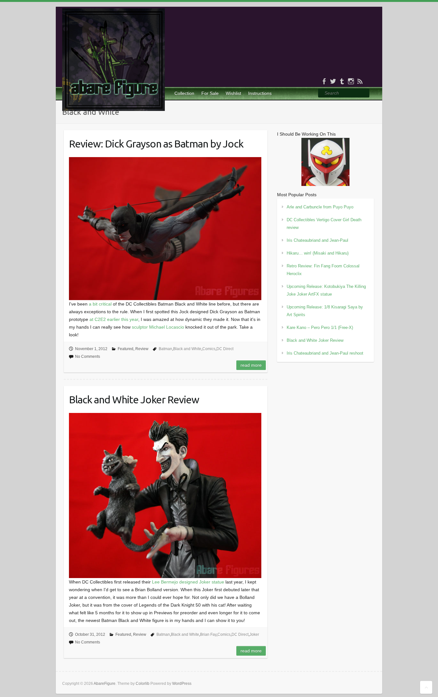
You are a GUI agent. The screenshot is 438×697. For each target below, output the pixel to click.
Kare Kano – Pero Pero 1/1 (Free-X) (320, 327)
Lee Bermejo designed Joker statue (188, 581)
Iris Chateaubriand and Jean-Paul (317, 240)
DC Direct (224, 349)
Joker (254, 634)
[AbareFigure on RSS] (360, 81)
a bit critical (100, 304)
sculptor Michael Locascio (158, 327)
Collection (184, 93)
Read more (251, 365)
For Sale (210, 93)
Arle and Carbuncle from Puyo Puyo (320, 207)
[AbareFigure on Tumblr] (342, 81)
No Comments (87, 356)
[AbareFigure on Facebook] (324, 81)
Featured (125, 349)
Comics (208, 349)
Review (141, 349)
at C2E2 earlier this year (113, 319)
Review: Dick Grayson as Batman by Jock (156, 143)
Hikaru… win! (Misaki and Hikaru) (318, 253)
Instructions (260, 93)
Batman (165, 349)
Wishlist (233, 93)
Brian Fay (208, 634)
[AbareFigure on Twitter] (333, 81)
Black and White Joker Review (134, 399)
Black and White (187, 349)
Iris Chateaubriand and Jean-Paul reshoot (325, 353)
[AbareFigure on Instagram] (351, 81)
